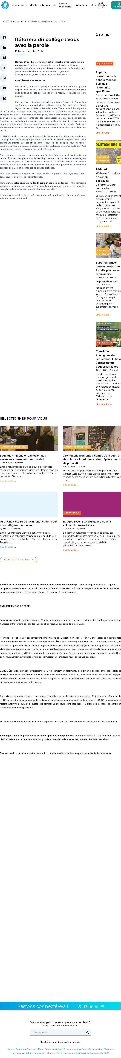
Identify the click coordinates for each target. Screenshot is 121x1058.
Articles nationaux (19, 21)
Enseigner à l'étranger (44, 1053)
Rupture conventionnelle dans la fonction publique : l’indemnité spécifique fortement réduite (108, 84)
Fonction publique (35, 1049)
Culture (29, 1053)
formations (80, 5)
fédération (17, 5)
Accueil (6, 21)
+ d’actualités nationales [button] (18, 559)
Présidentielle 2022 (99, 1053)
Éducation (21, 1049)
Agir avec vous (104, 63)
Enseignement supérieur (76, 1049)
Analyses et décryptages (102, 159)
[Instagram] (91, 1006)
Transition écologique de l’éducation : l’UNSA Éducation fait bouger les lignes (108, 359)
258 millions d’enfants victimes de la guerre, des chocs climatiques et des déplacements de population (92, 459)
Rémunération (96, 1049)
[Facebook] (85, 1006)
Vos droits (109, 1049)
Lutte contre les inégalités (76, 1053)
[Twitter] (79, 1006)
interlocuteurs (48, 5)
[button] (4, 37)
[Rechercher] (87, 1032)
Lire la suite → (104, 132)
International (18, 1053)
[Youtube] (102, 1006)
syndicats (31, 5)
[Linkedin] (96, 1006)
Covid (59, 1053)
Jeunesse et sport (53, 1049)
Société (11, 1049)
